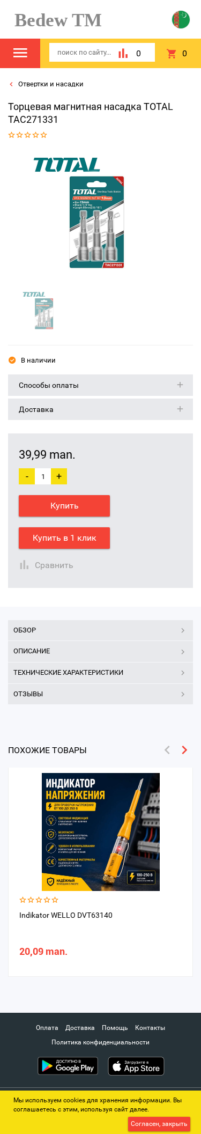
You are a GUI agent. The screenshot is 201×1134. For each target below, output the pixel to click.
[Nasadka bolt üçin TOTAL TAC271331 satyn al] (96, 216)
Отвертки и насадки (50, 84)
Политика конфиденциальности (100, 1042)
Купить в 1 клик (64, 538)
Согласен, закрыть (159, 1124)
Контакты (150, 1028)
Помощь (115, 1028)
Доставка (80, 1028)
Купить (64, 505)
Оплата (47, 1028)
